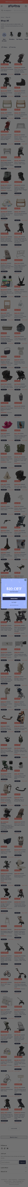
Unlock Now (14, 598)
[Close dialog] (25, 580)
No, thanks (14, 602)
